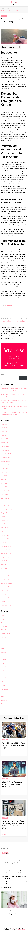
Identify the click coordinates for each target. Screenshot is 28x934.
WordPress (16, 931)
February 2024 (5, 535)
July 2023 (4, 561)
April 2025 (4, 483)
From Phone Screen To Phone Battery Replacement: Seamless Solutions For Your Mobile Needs (13, 824)
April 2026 (4, 439)
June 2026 (4, 431)
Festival (3, 641)
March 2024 (5, 531)
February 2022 (5, 587)
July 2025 (4, 472)
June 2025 (4, 476)
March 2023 (5, 572)
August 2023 (5, 557)
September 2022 (6, 583)
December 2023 (6, 542)
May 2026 (4, 435)
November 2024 (6, 502)
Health (3, 663)
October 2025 (5, 461)
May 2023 (4, 565)
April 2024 (4, 528)
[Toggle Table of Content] (17, 47)
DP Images (4, 626)
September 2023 (6, 553)
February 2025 (5, 491)
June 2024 (4, 520)
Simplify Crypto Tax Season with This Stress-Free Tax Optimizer (12, 784)
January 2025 (5, 494)
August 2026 (5, 424)
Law (2, 671)
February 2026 (5, 446)
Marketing (4, 678)
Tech (2, 696)
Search (3, 374)
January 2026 (5, 450)
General (3, 656)
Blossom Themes (21, 929)
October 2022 (5, 579)
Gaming (3, 652)
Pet (2, 682)
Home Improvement (7, 667)
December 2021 (6, 594)
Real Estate (4, 689)
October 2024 (5, 505)
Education (4, 630)
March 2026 (5, 443)
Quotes (3, 685)
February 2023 (5, 576)
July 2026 (4, 428)
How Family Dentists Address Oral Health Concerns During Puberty (11, 872)
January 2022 (5, 590)
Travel (3, 704)
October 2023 (5, 550)
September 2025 (6, 465)
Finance (3, 645)
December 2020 (6, 605)
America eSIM (8, 305)
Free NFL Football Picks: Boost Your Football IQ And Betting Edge (13, 745)
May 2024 (4, 524)
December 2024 (6, 498)
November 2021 (6, 598)
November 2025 (6, 457)
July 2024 (4, 516)
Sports (3, 693)
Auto (2, 615)
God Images (4, 659)
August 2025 (5, 468)
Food (2, 648)
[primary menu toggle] (2, 3)
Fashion (3, 637)
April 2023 (4, 568)
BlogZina (13, 928)
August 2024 (5, 513)
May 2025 (4, 480)
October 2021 (5, 602)
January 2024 (5, 539)
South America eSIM (19, 69)
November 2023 (6, 546)
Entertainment (5, 634)
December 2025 (6, 454)
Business (4, 16)
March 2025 (5, 487)
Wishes (3, 707)
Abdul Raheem (6, 26)
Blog (2, 619)
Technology (4, 700)
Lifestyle (3, 674)
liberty (3, 298)
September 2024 (6, 509)
